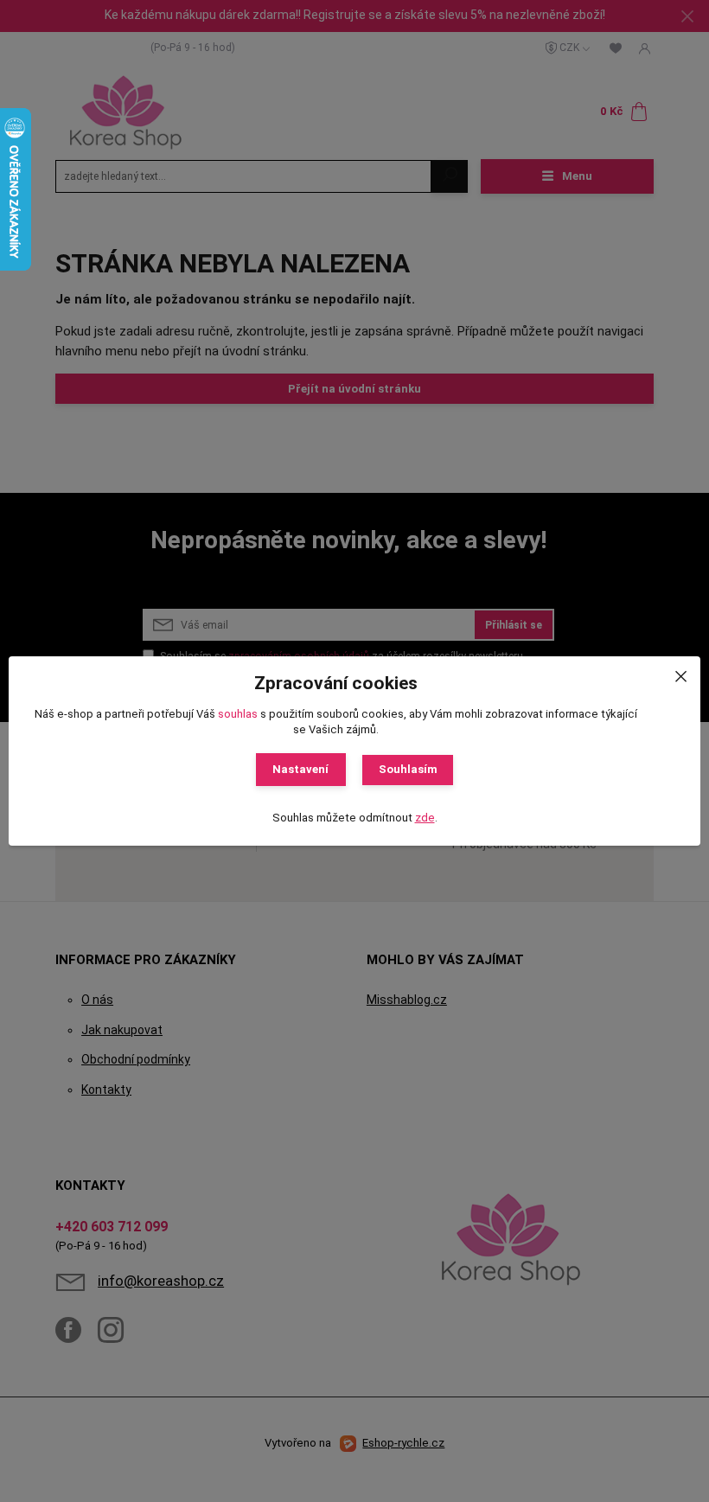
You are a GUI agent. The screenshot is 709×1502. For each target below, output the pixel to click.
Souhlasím (408, 769)
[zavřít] (680, 674)
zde (425, 817)
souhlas (238, 713)
